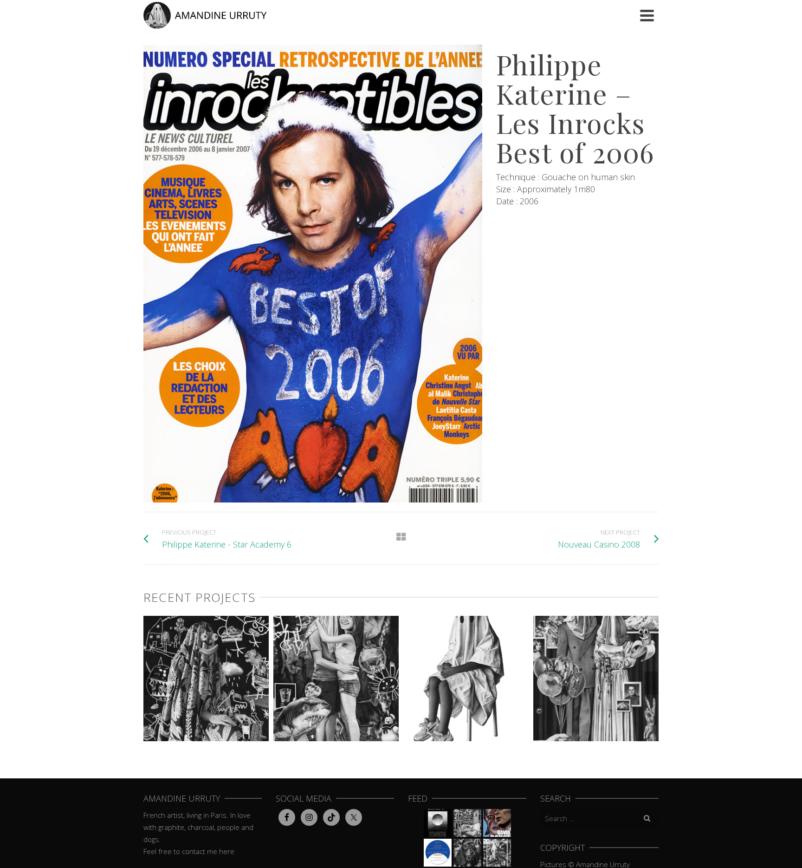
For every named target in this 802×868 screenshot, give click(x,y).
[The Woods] (399, 717)
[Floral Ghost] (269, 717)
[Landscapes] (658, 717)
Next (651, 683)
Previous (151, 683)
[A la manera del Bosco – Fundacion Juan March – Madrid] (497, 853)
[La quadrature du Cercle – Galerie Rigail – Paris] (438, 853)
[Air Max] (528, 717)
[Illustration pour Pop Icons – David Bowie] (497, 823)
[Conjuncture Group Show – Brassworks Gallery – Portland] (467, 823)
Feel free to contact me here (188, 851)
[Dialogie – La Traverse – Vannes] (438, 823)
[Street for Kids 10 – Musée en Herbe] (467, 853)
